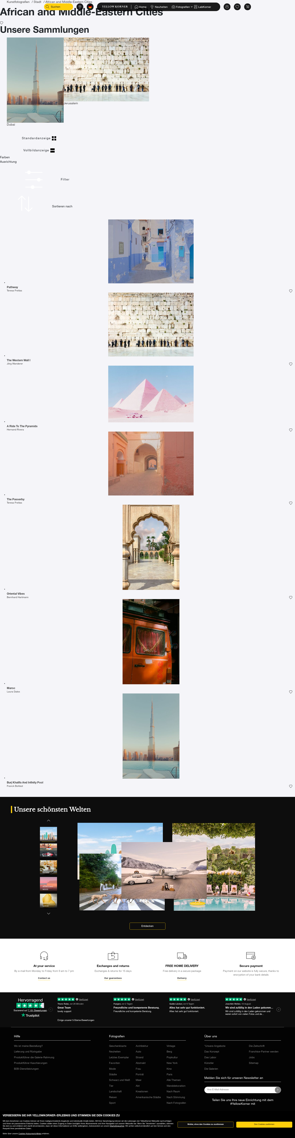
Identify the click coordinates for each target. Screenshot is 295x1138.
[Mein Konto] (227, 6)
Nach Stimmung (176, 1097)
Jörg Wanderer (15, 364)
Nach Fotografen (176, 1103)
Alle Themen (174, 1080)
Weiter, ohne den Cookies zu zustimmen (205, 1124)
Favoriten (114, 1063)
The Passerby (15, 499)
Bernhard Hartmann (18, 597)
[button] (48, 820)
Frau (138, 1069)
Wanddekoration (176, 1086)
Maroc (11, 688)
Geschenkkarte (117, 1046)
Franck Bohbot (15, 786)
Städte (113, 1074)
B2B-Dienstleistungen (26, 1069)
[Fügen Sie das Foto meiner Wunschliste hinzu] (290, 291)
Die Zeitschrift (257, 1046)
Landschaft (115, 1091)
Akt (138, 1086)
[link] (116, 7)
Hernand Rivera (15, 430)
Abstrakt (141, 1063)
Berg (169, 1052)
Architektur (142, 1046)
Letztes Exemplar (119, 1057)
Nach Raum (173, 1091)
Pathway (12, 287)
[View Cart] (247, 6)
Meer (139, 1080)
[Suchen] (47, 6)
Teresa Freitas (14, 291)
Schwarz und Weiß (119, 1080)
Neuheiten (115, 1052)
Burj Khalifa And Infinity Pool (25, 783)
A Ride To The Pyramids (22, 426)
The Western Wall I (18, 360)
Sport (112, 1103)
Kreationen (142, 1091)
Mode (112, 1069)
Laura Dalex (13, 692)
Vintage (171, 1046)
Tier (111, 1086)
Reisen (113, 1097)
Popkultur (172, 1057)
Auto (138, 1052)
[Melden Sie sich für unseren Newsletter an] (278, 1090)
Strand (139, 1057)
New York (172, 1063)
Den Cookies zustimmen (264, 1124)
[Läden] (79, 6)
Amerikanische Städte (148, 1097)
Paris (169, 1074)
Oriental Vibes (16, 594)
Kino (169, 1069)
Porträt (140, 1074)
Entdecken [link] (147, 926)
